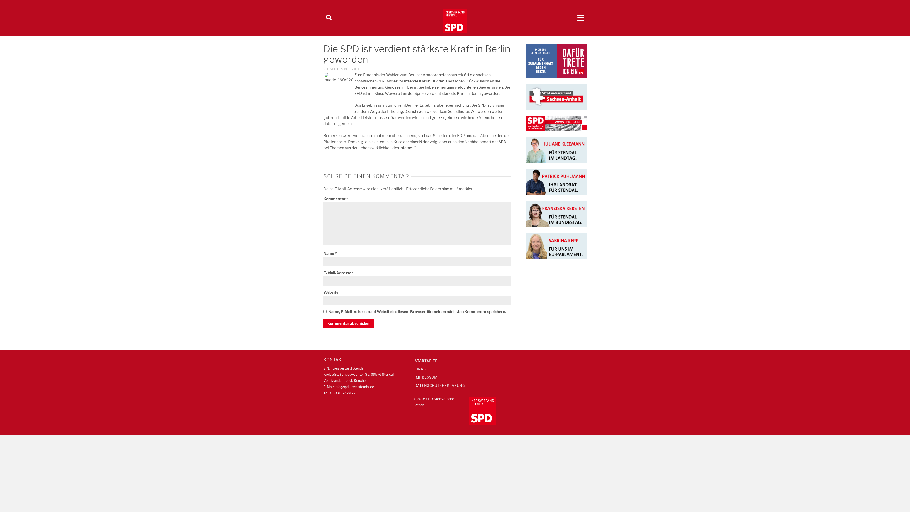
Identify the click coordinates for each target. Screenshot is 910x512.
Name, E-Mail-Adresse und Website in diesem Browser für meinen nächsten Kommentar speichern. (417, 312)
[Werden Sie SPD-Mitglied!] (556, 60)
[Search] (328, 18)
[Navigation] (581, 18)
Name (330, 253)
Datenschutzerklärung (440, 386)
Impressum (426, 377)
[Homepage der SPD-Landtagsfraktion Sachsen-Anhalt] (556, 123)
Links (420, 369)
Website (330, 292)
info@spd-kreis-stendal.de (354, 387)
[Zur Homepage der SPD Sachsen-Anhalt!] (556, 96)
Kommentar (335, 199)
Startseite (426, 361)
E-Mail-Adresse (338, 273)
